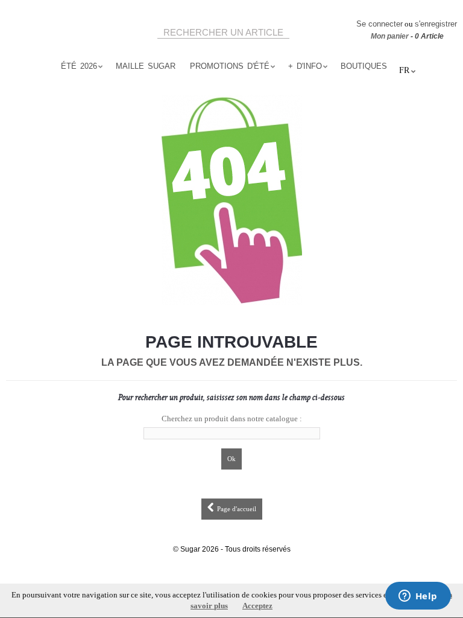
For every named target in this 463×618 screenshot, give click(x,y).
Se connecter (379, 23)
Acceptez (257, 605)
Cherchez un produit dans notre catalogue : (232, 418)
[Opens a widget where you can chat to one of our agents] (418, 597)
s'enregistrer (436, 23)
